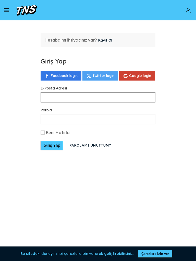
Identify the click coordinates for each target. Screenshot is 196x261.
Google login (139, 75)
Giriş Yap (52, 145)
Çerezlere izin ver (155, 254)
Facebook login (64, 75)
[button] (6, 10)
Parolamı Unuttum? (90, 145)
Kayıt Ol (105, 40)
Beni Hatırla (58, 132)
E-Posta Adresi (54, 88)
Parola (46, 110)
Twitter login (102, 75)
